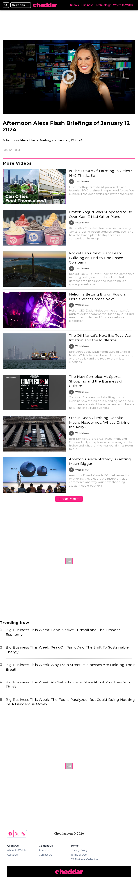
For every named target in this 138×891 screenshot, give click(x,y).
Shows (74, 5)
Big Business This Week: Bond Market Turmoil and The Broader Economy (63, 632)
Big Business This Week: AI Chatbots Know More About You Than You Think (68, 684)
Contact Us (45, 854)
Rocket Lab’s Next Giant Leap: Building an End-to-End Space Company (96, 257)
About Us (12, 854)
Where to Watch (123, 5)
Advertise (44, 850)
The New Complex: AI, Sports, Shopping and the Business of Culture (96, 381)
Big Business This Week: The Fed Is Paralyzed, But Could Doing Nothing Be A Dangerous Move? (70, 701)
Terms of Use (79, 854)
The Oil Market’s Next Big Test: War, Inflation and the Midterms (101, 337)
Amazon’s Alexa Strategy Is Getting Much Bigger (100, 461)
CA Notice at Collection (84, 859)
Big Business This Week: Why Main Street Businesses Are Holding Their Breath (70, 667)
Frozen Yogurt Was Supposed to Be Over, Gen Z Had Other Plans (100, 214)
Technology (103, 5)
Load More (69, 499)
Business (87, 5)
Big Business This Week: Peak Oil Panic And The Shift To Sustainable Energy (67, 649)
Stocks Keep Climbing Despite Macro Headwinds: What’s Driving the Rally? (99, 422)
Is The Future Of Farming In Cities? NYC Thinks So (100, 173)
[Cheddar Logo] (45, 5)
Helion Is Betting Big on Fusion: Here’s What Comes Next (97, 296)
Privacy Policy (79, 850)
